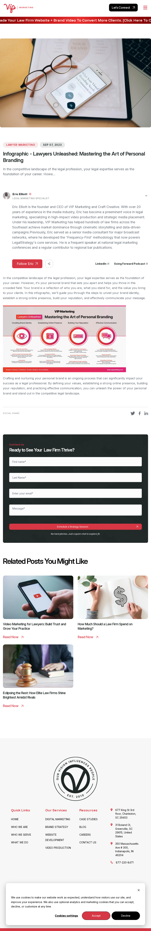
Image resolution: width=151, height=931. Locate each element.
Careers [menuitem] (85, 834)
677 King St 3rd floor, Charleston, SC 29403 (125, 813)
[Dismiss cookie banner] (138, 890)
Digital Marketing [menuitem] (57, 819)
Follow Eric (25, 264)
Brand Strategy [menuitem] (56, 826)
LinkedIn (100, 263)
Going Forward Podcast (129, 263)
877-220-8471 (125, 862)
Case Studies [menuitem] (88, 819)
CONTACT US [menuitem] (87, 842)
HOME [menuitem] (15, 819)
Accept (96, 915)
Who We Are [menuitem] (19, 826)
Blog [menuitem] (82, 826)
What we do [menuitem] (19, 842)
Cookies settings (66, 915)
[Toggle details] (146, 195)
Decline (125, 915)
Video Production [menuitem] (58, 847)
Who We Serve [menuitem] (21, 834)
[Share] (49, 264)
